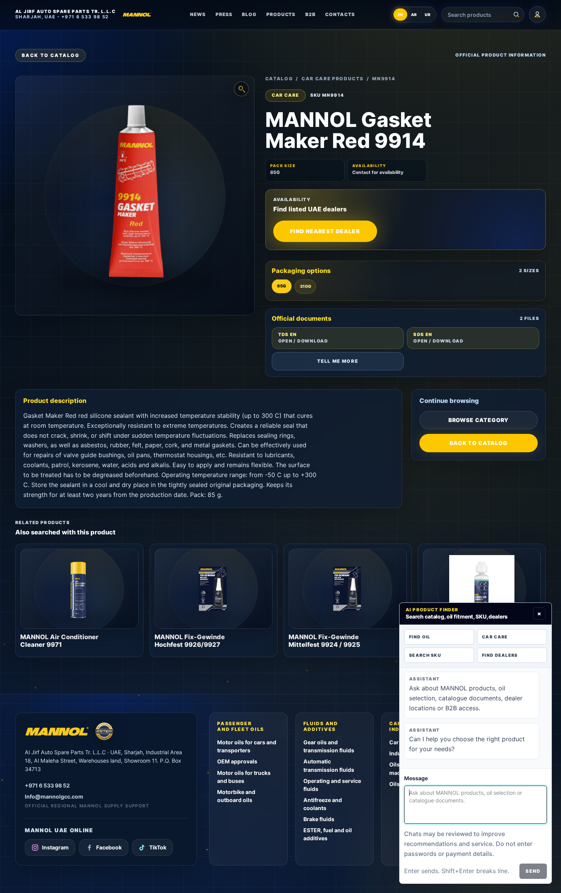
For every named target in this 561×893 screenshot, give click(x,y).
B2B (310, 14)
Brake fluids (318, 819)
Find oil (419, 637)
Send (533, 871)
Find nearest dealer (324, 231)
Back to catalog (50, 55)
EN (400, 14)
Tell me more (337, 361)
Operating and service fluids (332, 785)
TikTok (157, 847)
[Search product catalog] (516, 14)
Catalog (279, 78)
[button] (135, 195)
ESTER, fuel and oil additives (327, 834)
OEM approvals (237, 761)
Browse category (478, 420)
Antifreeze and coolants (322, 804)
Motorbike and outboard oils (236, 796)
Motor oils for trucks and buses (244, 777)
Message (416, 778)
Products (281, 14)
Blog (249, 14)
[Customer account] (537, 14)
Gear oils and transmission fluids (328, 746)
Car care (495, 637)
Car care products (332, 78)
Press (224, 14)
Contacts (340, 14)
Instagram (55, 847)
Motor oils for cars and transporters (246, 746)
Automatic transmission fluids (328, 765)
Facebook (109, 847)
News (198, 14)
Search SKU (425, 655)
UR (428, 14)
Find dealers (500, 655)
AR (414, 14)
